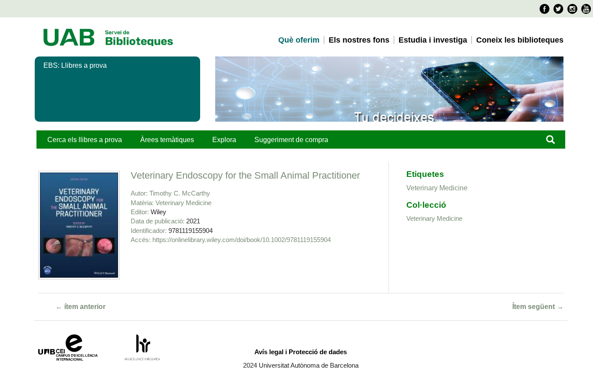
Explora (224, 139)
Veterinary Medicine (183, 202)
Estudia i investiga (433, 40)
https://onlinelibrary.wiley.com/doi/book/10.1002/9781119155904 (241, 239)
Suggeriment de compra (291, 139)
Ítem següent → (537, 306)
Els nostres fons (359, 40)
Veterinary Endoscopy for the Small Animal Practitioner (245, 175)
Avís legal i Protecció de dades (300, 351)
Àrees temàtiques (167, 139)
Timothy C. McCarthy (179, 193)
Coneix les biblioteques (519, 40)
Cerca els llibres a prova (84, 139)
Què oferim (299, 40)
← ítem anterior (80, 306)
